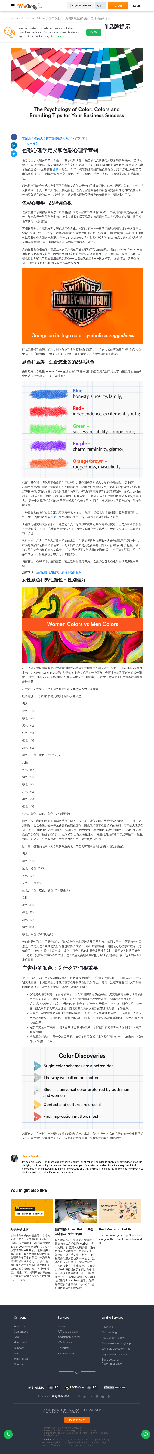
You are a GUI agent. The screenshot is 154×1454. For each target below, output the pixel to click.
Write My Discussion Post (116, 1348)
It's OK (94, 32)
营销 (55, 169)
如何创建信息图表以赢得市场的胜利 (58, 572)
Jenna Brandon (31, 1156)
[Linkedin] (14, 145)
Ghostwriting (109, 1332)
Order (118, 5)
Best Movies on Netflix (115, 1229)
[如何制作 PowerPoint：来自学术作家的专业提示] (76, 1211)
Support (19, 1347)
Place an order (66, 1353)
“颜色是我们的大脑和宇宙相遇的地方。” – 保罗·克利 (54, 138)
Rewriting (107, 1326)
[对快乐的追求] (32, 1211)
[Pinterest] (97, 1396)
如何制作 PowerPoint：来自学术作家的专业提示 (74, 1232)
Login (137, 5)
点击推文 (32, 143)
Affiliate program (68, 1331)
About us (19, 1326)
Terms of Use (72, 1409)
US (99, 5)
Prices (61, 1326)
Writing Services (112, 1317)
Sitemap (19, 1364)
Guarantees (21, 1331)
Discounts (63, 1347)
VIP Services (65, 1342)
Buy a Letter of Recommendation (112, 1361)
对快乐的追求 (20, 1229)
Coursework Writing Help (116, 1343)
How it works (21, 1342)
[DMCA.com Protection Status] (115, 1387)
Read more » (57, 36)
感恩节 (54, 517)
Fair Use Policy (92, 1409)
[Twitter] (14, 153)
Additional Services (69, 1337)
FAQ (16, 1337)
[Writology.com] (30, 5)
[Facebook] (14, 137)
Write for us (21, 1358)
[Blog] (109, 1396)
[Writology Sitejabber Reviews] (37, 1387)
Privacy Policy (51, 1409)
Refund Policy (71, 1412)
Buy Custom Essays (113, 1337)
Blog (16, 1353)
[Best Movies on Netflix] (120, 1211)
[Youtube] (102, 1396)
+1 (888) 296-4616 (81, 5)
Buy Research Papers (114, 1354)
